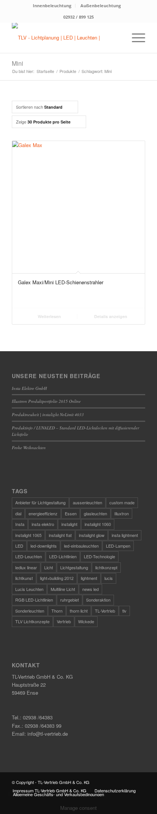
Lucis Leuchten (29, 589)
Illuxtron (121, 513)
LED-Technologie (99, 556)
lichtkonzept (106, 567)
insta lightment (125, 535)
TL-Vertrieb (105, 611)
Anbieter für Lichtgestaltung (40, 502)
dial (18, 513)
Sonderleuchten (29, 611)
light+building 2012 (57, 578)
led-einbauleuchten (81, 546)
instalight (69, 524)
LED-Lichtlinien (63, 556)
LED (19, 546)
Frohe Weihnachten (29, 447)
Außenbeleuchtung (100, 5)
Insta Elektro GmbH (29, 388)
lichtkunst (24, 578)
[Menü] (134, 37)
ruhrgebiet (69, 600)
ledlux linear (26, 567)
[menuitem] (52, 6)
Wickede (86, 621)
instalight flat (60, 535)
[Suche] (116, 37)
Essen (71, 513)
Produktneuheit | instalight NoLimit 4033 (48, 414)
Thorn (56, 611)
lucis (108, 578)
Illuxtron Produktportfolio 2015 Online (46, 401)
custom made (122, 502)
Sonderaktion (98, 600)
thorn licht (79, 611)
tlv (124, 611)
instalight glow (91, 535)
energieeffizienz (43, 513)
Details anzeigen (110, 316)
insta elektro (43, 524)
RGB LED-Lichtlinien (34, 600)
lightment (89, 578)
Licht (48, 567)
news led (90, 589)
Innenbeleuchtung (52, 5)
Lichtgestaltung (74, 567)
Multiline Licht (63, 589)
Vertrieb (64, 621)
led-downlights (43, 546)
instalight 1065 (28, 535)
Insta (19, 524)
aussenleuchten (87, 502)
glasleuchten (95, 513)
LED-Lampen (118, 546)
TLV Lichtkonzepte (32, 621)
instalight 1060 (98, 524)
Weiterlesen (49, 316)
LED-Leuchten (28, 556)
